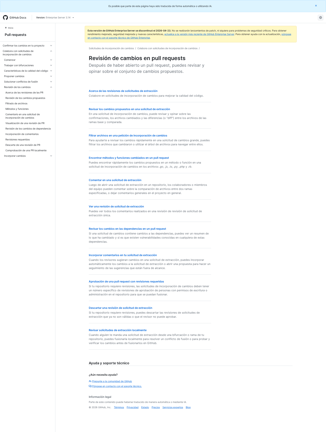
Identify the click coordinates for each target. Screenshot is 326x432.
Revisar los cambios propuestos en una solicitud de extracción (129, 109)
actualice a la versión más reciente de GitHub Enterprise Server (199, 34)
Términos (119, 407)
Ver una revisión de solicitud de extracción (116, 206)
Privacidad (133, 407)
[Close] (316, 5)
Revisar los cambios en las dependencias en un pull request (127, 228)
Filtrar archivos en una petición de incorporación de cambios (128, 135)
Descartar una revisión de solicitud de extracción (120, 307)
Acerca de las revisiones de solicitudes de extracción (123, 91)
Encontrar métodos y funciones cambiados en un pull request (129, 157)
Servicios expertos (172, 407)
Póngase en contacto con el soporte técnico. (117, 386)
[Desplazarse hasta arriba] (318, 424)
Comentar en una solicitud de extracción (115, 180)
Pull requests (15, 35)
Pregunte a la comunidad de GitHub (112, 381)
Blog (188, 407)
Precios (156, 407)
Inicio (10, 28)
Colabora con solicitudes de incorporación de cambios (167, 48)
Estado (145, 407)
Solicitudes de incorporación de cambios (111, 48)
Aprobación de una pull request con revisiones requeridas (126, 281)
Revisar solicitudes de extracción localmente (118, 330)
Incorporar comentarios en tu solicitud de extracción (123, 255)
